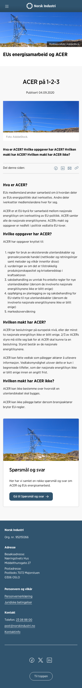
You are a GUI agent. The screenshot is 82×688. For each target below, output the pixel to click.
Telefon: (18, 620)
